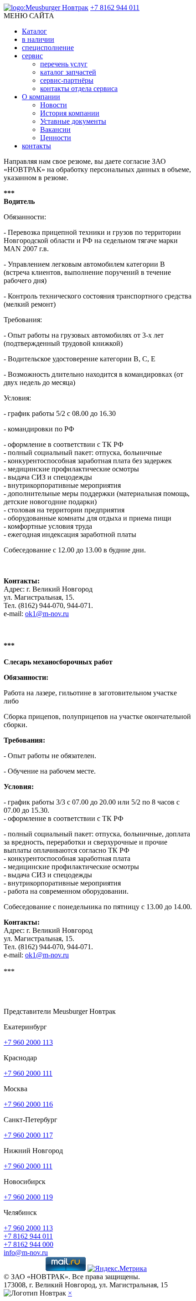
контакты (36, 146)
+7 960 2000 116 (28, 1104)
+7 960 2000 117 (28, 1135)
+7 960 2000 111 (28, 1073)
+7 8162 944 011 (114, 7)
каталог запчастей (68, 72)
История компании (69, 113)
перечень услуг (64, 64)
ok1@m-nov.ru (47, 614)
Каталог (34, 31)
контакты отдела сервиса (79, 88)
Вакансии (55, 129)
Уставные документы (73, 121)
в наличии (38, 39)
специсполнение (48, 47)
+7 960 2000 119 (28, 1197)
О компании (41, 97)
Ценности (55, 138)
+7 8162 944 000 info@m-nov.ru (28, 1248)
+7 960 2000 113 (28, 1042)
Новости (53, 105)
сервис (32, 56)
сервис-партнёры (66, 80)
